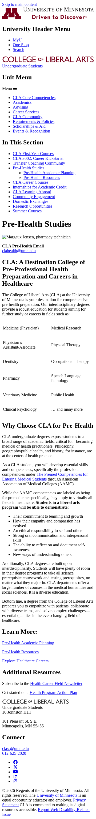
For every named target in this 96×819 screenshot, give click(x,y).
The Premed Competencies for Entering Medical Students (45, 476)
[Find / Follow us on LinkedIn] (15, 776)
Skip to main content (19, 4)
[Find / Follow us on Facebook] (15, 762)
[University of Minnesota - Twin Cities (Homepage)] (48, 17)
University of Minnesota (57, 795)
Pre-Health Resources (20, 652)
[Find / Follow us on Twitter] (15, 767)
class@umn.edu (15, 748)
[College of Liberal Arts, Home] (48, 61)
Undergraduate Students (22, 66)
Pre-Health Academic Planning (28, 643)
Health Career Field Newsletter (56, 683)
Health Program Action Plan (53, 692)
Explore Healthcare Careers (25, 661)
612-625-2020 (14, 753)
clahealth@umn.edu (19, 250)
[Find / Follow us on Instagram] (15, 781)
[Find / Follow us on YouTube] (15, 772)
